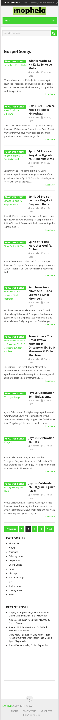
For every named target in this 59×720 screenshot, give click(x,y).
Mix (10, 582)
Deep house (14, 560)
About (14, 711)
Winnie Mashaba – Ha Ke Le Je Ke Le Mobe (40, 64)
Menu (7, 20)
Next (49, 529)
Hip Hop (13, 573)
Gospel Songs (15, 565)
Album (12, 548)
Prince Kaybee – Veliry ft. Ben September (28, 645)
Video (11, 594)
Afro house (14, 543)
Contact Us (29, 711)
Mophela (35, 72)
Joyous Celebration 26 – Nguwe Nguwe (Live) (41, 487)
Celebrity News (16, 556)
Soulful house (15, 586)
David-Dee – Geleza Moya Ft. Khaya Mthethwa (41, 109)
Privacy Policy (31, 715)
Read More (50, 94)
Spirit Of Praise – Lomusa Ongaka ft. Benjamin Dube (41, 200)
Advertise (46, 711)
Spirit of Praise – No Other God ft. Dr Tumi (40, 245)
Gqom (11, 569)
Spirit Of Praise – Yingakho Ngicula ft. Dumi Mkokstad (41, 155)
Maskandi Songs (16, 577)
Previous (11, 529)
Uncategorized (15, 590)
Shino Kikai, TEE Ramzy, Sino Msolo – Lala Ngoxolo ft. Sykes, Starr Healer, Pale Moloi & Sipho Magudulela (30, 637)
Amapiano (13, 552)
